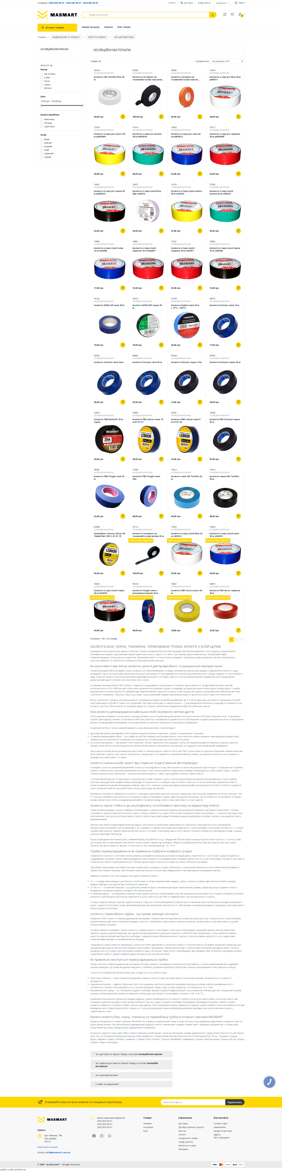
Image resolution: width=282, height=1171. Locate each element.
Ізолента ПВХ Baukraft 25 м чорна (108, 420)
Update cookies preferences (13, 1169)
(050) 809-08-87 (90, 2)
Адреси (217, 1134)
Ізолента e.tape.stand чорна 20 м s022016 (109, 591)
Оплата (171, 2)
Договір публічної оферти (191, 1127)
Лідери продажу (91, 27)
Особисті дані (220, 1123)
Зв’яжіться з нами (187, 1145)
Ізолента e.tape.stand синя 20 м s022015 (224, 534)
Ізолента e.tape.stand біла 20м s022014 (146, 192)
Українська (221, 3)
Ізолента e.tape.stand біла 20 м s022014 (186, 534)
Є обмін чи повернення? (107, 1084)
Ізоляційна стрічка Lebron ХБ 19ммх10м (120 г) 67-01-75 (109, 534)
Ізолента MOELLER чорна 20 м (147, 306)
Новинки (147, 1123)
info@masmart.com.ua (58, 1152)
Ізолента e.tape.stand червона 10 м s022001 (144, 249)
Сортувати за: (202, 61)
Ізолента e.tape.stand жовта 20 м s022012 (186, 192)
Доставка (188, 2)
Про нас (182, 1130)
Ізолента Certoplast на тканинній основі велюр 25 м (148, 534)
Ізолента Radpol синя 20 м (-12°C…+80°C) (185, 306)
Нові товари (123, 27)
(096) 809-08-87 (56, 2)
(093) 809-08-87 (73, 2)
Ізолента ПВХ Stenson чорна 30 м (225, 420)
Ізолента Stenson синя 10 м (224, 305)
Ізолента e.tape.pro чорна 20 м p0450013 (109, 192)
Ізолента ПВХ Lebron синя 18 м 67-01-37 (147, 420)
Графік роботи (204, 2)
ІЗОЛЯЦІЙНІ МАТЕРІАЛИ (54, 49)
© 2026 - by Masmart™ (49, 1164)
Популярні (148, 1127)
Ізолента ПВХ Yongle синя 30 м (109, 477)
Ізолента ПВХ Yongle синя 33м (146, 477)
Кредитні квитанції (223, 1130)
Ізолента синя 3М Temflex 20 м (186, 477)
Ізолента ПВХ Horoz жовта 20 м (186, 591)
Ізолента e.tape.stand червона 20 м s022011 (182, 249)
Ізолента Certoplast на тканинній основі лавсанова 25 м (147, 78)
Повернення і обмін (188, 1138)
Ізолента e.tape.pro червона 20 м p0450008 (225, 135)
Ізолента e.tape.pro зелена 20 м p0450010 (147, 135)
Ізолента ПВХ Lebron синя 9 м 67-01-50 (185, 420)
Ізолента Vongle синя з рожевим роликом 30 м (145, 591)
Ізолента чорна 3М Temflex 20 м (224, 477)
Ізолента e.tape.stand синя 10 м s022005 (108, 249)
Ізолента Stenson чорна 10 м (186, 362)
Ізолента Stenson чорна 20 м (225, 362)
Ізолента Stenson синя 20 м (108, 362)
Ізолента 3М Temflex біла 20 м (109, 78)
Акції (145, 1130)
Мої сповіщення (221, 1137)
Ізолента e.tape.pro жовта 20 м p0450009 (109, 135)
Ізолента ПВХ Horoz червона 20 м (225, 591)
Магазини (183, 1149)
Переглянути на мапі (47, 1147)
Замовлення (220, 1127)
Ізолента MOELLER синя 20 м (109, 305)
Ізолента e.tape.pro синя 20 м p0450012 (185, 135)
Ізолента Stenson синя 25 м (147, 362)
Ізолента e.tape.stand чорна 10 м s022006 (225, 249)
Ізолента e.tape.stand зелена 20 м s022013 (221, 192)
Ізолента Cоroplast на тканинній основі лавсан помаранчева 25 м (184, 78)
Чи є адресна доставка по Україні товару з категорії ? (126, 1065)
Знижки (108, 27)
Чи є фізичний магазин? (106, 1075)
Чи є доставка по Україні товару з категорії (129, 1054)
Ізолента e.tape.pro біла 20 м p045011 (225, 78)
